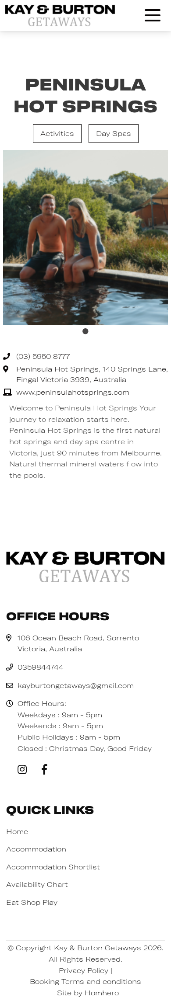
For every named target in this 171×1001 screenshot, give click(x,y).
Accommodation (36, 849)
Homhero (102, 992)
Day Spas (113, 133)
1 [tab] (85, 331)
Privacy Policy (83, 970)
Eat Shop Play (31, 902)
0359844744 (41, 667)
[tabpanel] (85, 237)
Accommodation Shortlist (53, 866)
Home (17, 831)
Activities (57, 133)
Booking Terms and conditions (85, 981)
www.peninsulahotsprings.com (72, 392)
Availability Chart (37, 884)
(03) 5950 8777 (43, 356)
